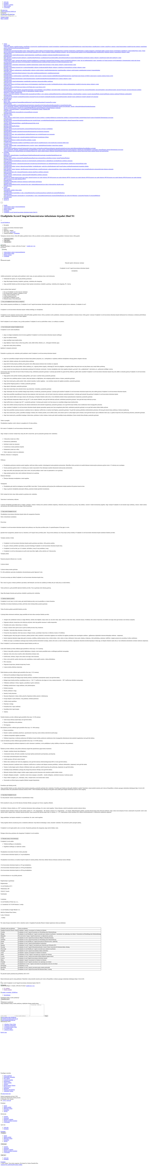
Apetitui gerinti (10, 148)
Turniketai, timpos (51, 145)
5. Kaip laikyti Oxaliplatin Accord (8, 794)
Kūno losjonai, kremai (54, 158)
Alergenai (6, 96)
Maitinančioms (82, 148)
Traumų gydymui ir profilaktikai (45, 128)
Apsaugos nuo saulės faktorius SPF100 (41, 177)
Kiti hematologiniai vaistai (62, 55)
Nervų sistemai (7, 106)
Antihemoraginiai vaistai (21, 55)
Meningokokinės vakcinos (10, 89)
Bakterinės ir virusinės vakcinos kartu (13, 92)
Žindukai (67, 158)
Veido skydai (36, 123)
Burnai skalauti (18, 148)
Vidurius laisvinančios (100, 151)
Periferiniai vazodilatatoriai (41, 57)
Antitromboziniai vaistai (9, 55)
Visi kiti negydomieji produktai (41, 96)
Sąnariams (92, 106)
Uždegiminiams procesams (106, 117)
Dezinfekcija (33, 117)
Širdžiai (30, 107)
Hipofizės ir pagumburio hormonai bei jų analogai (16, 67)
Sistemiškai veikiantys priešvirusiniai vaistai (71, 70)
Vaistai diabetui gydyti (80, 52)
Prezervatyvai (7, 1087)
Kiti (131, 94)
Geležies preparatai (8, 112)
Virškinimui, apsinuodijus (78, 195)
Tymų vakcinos (85, 89)
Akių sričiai (47, 166)
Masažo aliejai (71, 169)
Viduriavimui (84, 151)
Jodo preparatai (16, 112)
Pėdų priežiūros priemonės (40, 174)
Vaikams (37, 102)
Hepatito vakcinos (77, 89)
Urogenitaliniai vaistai (57, 46)
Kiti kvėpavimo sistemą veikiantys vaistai (89, 84)
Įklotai (19, 120)
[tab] (7, 988)
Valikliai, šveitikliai (32, 166)
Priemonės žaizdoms (51, 195)
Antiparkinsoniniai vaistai (32, 78)
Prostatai (54, 149)
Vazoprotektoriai (52, 57)
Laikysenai (16, 128)
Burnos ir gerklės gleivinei (18, 140)
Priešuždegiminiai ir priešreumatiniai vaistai (14, 75)
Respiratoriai (29, 123)
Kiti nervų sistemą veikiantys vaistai (62, 78)
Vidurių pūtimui (91, 151)
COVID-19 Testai (8, 142)
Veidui (29, 155)
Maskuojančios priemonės (19, 184)
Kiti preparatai (25, 48)
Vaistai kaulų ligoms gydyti (81, 75)
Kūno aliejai (46, 158)
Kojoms (41, 155)
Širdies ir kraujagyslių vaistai (33, 46)
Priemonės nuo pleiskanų (59, 163)
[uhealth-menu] (8, 49)
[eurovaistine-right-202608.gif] (8, 1017)
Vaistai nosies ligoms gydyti (10, 84)
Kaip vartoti (6, 240)
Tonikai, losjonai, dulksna (18, 166)
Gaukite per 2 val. (31, 246)
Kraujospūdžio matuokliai (16, 131)
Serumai (26, 166)
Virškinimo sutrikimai (124, 94)
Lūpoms (6, 166)
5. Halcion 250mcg (8, 1029)
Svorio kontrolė (84, 149)
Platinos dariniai (8, 209)
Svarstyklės (38, 131)
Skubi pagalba (7, 6)
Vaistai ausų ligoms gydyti (22, 87)
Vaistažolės (97, 117)
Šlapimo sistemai (36, 107)
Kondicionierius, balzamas (15, 163)
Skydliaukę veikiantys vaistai (54, 67)
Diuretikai (32, 57)
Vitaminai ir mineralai (55, 107)
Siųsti (46, 1015)
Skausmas (40, 192)
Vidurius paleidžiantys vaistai (124, 50)
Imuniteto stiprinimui (17, 195)
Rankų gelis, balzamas (16, 172)
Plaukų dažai (83, 163)
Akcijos (6, 1111)
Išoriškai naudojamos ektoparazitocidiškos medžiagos (40, 81)
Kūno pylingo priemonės (62, 169)
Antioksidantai (10, 105)
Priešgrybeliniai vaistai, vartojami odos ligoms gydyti (17, 60)
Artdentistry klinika (8, 1091)
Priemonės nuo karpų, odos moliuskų (13, 134)
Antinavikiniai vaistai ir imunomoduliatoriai (14, 206)
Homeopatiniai (18, 48)
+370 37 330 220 (6, 1100)
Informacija (3, 1144)
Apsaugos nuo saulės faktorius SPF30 (98, 177)
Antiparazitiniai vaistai (124, 46)
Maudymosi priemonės (37, 158)
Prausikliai (24, 158)
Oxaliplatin (6, 211)
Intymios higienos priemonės (11, 120)
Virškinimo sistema (76, 151)
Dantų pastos (7, 160)
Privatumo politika (17, 1164)
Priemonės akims (8, 137)
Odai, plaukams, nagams (17, 106)
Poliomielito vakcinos (94, 89)
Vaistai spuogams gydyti (53, 62)
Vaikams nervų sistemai (13, 151)
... (1, 202)
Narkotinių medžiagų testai (19, 142)
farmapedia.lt (7, 1081)
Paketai (47, 120)
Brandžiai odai (15, 181)
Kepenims (54, 105)
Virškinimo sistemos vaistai (10, 46)
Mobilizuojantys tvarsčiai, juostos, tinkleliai (32, 145)
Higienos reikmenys (9, 128)
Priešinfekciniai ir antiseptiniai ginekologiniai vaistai (16, 64)
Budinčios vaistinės (8, 4)
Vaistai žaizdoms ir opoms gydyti (59, 60)
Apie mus (6, 2)
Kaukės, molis (40, 166)
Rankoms (36, 155)
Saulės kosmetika (47, 155)
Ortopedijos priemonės (24, 128)
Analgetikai (12, 78)
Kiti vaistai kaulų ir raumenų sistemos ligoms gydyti (100, 75)
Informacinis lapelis (8, 238)
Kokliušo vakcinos (21, 89)
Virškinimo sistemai (45, 107)
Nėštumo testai (29, 142)
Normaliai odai (34, 181)
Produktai (3, 1133)
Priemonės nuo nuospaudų (48, 134)
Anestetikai (6, 78)
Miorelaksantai (59, 75)
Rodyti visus (4, 1032)
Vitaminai (88, 52)
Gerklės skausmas (29, 94)
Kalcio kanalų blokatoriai (73, 57)
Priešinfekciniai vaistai (79, 46)
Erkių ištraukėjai (45, 131)
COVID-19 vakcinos (26, 91)
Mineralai (24, 102)
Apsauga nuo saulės (9, 177)
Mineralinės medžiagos (96, 52)
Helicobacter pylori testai (47, 142)
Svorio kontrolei (24, 107)
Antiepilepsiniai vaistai (20, 78)
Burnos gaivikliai (54, 160)
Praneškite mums (5, 999)
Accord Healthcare (5, 222)
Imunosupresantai (55, 73)
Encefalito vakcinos (60, 89)
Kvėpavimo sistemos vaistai (136, 46)
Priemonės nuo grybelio (36, 134)
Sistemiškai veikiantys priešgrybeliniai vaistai (36, 70)
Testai (88, 117)
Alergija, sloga (7, 94)
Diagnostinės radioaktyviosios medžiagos (71, 96)
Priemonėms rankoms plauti (28, 172)
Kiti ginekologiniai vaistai (35, 64)
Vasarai (5, 187)
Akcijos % (6, 199)
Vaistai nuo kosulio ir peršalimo (49, 84)
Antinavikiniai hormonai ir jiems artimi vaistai (25, 73)
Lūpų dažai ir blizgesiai (48, 184)
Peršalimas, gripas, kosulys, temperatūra (42, 149)
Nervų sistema (7, 149)
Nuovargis (35, 192)
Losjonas (31, 163)
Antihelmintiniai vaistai (21, 81)
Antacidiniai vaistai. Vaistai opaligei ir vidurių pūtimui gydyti (31, 50)
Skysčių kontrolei (8, 107)
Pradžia (5, 205)
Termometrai (25, 131)
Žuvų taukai (53, 102)
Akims (5, 105)
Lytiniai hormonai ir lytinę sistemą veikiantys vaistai (54, 64)
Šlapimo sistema (106, 149)
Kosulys (36, 94)
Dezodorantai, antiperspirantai (48, 169)
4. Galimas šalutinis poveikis (7, 598)
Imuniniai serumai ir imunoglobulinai (91, 70)
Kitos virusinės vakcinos (37, 91)
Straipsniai (6, 198)
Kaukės (15, 123)
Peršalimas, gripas (71, 94)
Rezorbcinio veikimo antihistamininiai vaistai (68, 84)
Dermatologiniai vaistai (46, 46)
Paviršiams (16, 126)
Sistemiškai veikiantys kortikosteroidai (37, 67)
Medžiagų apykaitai (91, 148)
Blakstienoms (39, 184)
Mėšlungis (97, 195)
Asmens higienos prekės (10, 117)
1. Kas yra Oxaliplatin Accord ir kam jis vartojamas (12, 301)
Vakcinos (13, 48)
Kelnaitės (23, 120)
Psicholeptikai (41, 78)
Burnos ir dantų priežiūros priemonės (13, 158)
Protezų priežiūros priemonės (65, 160)
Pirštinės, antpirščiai (21, 123)
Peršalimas (82, 106)
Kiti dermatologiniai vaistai (65, 62)
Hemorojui (48, 148)
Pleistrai (45, 145)
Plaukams (25, 155)
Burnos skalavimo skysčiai (24, 160)
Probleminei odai (54, 166)
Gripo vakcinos (69, 89)
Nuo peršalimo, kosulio (30, 140)
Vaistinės (6, 1116)
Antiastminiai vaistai (36, 84)
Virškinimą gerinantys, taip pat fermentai (65, 52)
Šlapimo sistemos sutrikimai (112, 94)
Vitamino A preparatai (9, 109)
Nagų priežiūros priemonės (42, 172)
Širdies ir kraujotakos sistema (95, 149)
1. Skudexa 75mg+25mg (10, 1024)
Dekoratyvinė (58, 155)
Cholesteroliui (25, 148)
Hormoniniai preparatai (68, 46)
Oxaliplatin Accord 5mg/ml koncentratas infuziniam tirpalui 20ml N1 (20, 212)
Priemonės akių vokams (18, 137)
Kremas (35, 163)
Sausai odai (22, 181)
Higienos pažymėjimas (9, 1089)
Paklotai (32, 128)
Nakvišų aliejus (67, 105)
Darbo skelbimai (8, 1075)
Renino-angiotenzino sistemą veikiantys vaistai (91, 57)
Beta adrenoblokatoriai (61, 57)
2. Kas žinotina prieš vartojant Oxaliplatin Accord (12, 327)
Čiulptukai (62, 158)
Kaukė (27, 163)
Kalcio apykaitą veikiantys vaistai (77, 67)
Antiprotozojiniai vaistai (9, 81)
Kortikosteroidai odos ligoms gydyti (15, 62)
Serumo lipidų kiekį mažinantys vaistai (111, 57)
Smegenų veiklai (16, 107)
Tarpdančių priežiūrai (36, 160)
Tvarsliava (92, 117)
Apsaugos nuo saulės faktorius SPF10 (16, 179)
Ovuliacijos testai (37, 142)
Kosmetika (6, 152)
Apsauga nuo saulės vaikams (25, 177)
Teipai (35, 128)
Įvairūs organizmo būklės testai (61, 142)
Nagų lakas (56, 184)
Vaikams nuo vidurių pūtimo (38, 151)
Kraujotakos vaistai (21, 46)
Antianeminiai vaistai (32, 55)
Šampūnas (29, 158)
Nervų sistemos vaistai (113, 46)
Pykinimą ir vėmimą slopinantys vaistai (88, 50)
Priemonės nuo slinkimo (47, 163)
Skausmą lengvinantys (66, 149)
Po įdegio (16, 177)
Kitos (107, 151)
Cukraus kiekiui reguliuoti (35, 148)
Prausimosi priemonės (28, 169)
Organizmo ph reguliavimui (30, 106)
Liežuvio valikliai (45, 160)
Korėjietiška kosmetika (9, 1077)
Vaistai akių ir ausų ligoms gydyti (37, 87)
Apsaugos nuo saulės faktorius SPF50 (80, 177)
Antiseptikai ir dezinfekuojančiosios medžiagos (35, 62)
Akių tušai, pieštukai (31, 184)
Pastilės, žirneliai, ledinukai (73, 106)
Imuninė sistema (55, 148)
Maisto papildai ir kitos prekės (14, 190)
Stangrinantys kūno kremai (81, 169)
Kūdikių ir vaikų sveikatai (22, 192)
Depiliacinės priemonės (93, 169)
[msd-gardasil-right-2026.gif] (8, 1020)
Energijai (40, 105)
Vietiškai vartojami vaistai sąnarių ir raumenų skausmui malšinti (40, 75)
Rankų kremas (7, 172)
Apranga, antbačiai (8, 123)
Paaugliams (41, 102)
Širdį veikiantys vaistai (9, 57)
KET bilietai (7, 1078)
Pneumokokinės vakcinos (32, 89)
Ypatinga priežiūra (66, 166)
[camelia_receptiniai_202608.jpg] (9, 992)
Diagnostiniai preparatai (28, 96)
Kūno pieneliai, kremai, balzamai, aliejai (13, 169)
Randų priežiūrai (26, 134)
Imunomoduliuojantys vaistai (43, 73)
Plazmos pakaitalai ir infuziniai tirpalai (47, 55)
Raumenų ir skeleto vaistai (101, 46)
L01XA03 (12, 232)
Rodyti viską (7, 45)
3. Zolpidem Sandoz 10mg (10, 1027)
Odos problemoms (62, 94)
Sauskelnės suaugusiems (55, 120)
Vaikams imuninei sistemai (65, 151)
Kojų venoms (60, 105)
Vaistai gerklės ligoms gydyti (24, 84)
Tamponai (73, 120)
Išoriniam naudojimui (9, 126)
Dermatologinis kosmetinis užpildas (80, 166)
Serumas (24, 163)
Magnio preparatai (33, 112)
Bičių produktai (18, 105)
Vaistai (5, 43)
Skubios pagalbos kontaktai (10, 1120)
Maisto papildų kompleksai (10, 102)
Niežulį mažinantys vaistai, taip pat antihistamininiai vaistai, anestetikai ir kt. (85, 60)
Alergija (6, 192)
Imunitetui (49, 105)
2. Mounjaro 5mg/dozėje (10, 1025)
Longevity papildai (8, 1080)
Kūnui (32, 155)
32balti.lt (6, 1084)
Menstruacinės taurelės (31, 120)
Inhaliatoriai (7, 131)
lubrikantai (6, 1088)
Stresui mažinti (46, 192)
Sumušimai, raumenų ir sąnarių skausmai (86, 94)
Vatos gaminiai (79, 120)
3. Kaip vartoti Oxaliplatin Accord (8, 511)
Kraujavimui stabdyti (69, 148)
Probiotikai (87, 106)
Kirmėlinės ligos (12, 192)
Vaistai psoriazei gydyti (110, 60)
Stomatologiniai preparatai (10, 50)
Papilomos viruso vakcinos (14, 91)
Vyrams (33, 102)
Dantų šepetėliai (14, 160)
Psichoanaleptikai (49, 78)
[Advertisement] (74, 31)
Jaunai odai (27, 181)
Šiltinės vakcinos (51, 89)
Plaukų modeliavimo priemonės (72, 163)
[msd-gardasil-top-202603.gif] (8, 11)
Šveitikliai (32, 174)
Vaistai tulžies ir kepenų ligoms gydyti (107, 50)
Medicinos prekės (8, 114)
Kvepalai (61, 184)
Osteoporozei (49, 106)
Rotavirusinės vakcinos (115, 89)
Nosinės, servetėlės (41, 120)
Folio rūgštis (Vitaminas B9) (43, 109)
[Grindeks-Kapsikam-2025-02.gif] (9, 1018)
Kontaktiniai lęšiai (28, 137)
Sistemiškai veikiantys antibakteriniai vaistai (14, 70)
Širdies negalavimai (101, 94)
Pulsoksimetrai (32, 131)
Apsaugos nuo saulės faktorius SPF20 (117, 177)
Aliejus (39, 163)
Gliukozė (45, 105)
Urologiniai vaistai (71, 64)
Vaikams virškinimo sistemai (52, 151)
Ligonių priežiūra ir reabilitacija (43, 117)
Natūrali (53, 155)
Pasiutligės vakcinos (104, 89)
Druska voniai (37, 169)
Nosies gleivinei (8, 140)
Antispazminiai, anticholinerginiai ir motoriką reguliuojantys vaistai (62, 50)
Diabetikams (25, 105)
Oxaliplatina (17, 233)
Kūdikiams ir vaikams (9, 155)
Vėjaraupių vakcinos (126, 89)
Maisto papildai (7, 99)
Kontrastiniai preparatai (55, 96)
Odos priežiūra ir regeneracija (68, 117)
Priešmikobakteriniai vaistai (54, 70)
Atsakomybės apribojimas (7, 1164)
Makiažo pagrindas (8, 184)
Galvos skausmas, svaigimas (18, 94)
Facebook (3, 1131)
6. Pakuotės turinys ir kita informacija (9, 838)
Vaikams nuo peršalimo (25, 151)
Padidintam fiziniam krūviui (59, 106)
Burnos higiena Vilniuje (9, 1085)
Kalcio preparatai (24, 112)
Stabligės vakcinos (42, 89)
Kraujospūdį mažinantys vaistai (22, 57)
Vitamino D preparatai (30, 109)
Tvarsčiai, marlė (8, 145)
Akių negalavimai (8, 195)
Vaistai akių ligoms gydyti (10, 87)
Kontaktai (6, 3)
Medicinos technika (56, 117)
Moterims (56, 94)
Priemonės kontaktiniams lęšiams (41, 137)
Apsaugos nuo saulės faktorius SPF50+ (61, 177)
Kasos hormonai (65, 67)
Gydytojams (7, 7)
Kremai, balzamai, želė (9, 174)
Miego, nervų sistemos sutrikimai (46, 94)
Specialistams (7, 242)
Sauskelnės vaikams (66, 120)
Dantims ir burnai (18, 155)
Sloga (63, 192)
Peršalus (85, 117)
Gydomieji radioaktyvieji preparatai (89, 96)
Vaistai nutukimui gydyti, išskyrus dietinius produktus (42, 52)
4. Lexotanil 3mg (8, 1028)
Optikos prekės (79, 117)
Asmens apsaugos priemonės (23, 117)
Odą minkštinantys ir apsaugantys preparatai (40, 60)
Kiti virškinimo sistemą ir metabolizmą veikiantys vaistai (116, 52)
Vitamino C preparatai (19, 109)
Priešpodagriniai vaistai (68, 75)
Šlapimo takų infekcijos (66, 195)
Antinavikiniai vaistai (90, 46)
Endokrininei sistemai (33, 105)
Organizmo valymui (41, 106)
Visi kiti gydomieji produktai (16, 96)
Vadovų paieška (7, 1082)
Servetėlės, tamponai (17, 145)
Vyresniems (47, 102)
